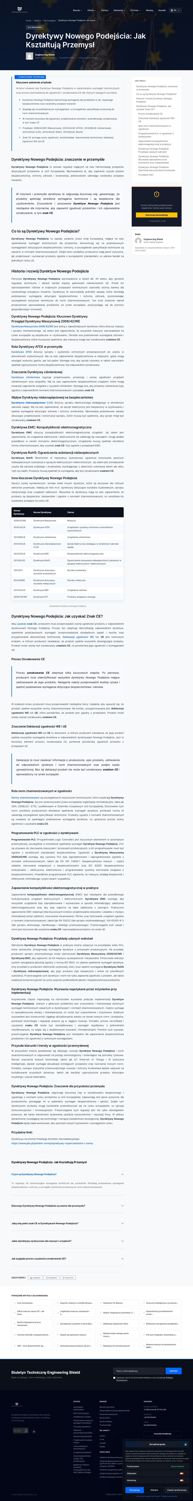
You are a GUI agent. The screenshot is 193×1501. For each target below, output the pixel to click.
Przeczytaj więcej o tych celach (148, 1496)
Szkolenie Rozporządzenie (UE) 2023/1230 (115, 1473)
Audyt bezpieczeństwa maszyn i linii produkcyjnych (81, 1458)
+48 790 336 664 (150, 1417)
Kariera (104, 10)
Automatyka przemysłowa (78, 1408)
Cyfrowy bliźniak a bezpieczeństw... (33, 1335)
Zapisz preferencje (176, 1490)
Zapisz (173, 1371)
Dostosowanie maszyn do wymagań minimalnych (83, 1421)
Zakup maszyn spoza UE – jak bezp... (30, 1312)
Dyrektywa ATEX (21, 351)
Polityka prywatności (169, 1496)
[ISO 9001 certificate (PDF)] (20, 1431)
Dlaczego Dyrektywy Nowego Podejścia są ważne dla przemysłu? (48, 1205)
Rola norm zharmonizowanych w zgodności (154, 127)
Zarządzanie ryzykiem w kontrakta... (76, 1324)
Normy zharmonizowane (25, 797)
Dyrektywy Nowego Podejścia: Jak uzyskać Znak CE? (153, 108)
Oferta (90, 10)
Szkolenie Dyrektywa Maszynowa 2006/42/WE (117, 1457)
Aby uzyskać (24, 623)
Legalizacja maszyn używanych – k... (75, 1312)
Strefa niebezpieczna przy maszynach (29, 1323)
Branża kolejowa (106, 1421)
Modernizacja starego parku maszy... (116, 1334)
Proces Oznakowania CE (150, 113)
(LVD (31, 402)
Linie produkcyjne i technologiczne (80, 1447)
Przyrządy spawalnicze (81, 1426)
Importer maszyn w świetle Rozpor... (76, 1303)
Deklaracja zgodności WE (78, 636)
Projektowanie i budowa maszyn (82, 1441)
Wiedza (149, 10)
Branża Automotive (107, 1407)
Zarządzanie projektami (82, 1452)
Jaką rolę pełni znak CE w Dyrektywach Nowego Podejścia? (44, 1223)
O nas (102, 1439)
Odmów (154, 1490)
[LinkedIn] (34, 1431)
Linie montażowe (25, 1303)
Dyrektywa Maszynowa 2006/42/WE (32, 326)
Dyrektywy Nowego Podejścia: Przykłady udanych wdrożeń (153, 150)
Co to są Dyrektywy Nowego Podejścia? (156, 94)
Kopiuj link (69, 1278)
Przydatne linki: (146, 174)
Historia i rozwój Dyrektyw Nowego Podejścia (154, 100)
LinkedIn (36, 1278)
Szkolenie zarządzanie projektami (112, 1470)
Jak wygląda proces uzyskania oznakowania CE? (38, 1258)
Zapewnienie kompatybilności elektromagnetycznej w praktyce (154, 143)
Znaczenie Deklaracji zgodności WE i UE (156, 120)
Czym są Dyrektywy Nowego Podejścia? (34, 1174)
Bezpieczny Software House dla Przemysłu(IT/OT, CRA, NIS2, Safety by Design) (82, 1469)
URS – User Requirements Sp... (31, 1346)
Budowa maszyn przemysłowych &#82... (161, 1345)
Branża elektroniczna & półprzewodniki (114, 1410)
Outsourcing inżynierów (82, 1436)
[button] (185, 1444)
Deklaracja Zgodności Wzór (115, 1324)
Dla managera (35, 27)
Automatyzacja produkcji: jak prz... (76, 1346)
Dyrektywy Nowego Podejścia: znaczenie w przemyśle (157, 88)
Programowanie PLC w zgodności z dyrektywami (156, 135)
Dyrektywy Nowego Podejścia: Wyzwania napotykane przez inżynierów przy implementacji (153, 159)
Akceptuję (134, 1490)
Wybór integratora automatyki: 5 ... (119, 1313)
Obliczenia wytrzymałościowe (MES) (82, 1431)
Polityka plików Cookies (114, 1494)
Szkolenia (118, 10)
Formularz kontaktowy (162, 1434)
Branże (76, 10)
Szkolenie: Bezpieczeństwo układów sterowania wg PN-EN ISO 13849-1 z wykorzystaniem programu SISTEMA (118, 1463)
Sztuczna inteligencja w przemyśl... (162, 1303)
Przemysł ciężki (105, 1425)
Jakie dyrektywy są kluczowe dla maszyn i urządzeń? (41, 1241)
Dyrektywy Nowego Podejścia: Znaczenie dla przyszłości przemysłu (156, 169)
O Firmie (134, 10)
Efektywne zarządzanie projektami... (162, 1324)
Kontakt (162, 10)
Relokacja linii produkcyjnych (116, 1346)
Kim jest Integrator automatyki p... (161, 1335)
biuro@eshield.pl (150, 1425)
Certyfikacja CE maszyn (82, 1417)
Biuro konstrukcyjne (81, 1413)
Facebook (52, 1278)
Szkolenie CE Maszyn (113, 1303)
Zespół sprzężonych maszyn (73, 1335)
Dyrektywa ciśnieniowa (25, 377)
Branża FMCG (105, 1418)
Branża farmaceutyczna (109, 1414)
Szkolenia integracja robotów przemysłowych (117, 1477)
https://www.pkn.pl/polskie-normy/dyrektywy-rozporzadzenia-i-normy (52, 1143)
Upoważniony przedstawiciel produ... (159, 1312)
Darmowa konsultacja (157, 215)
